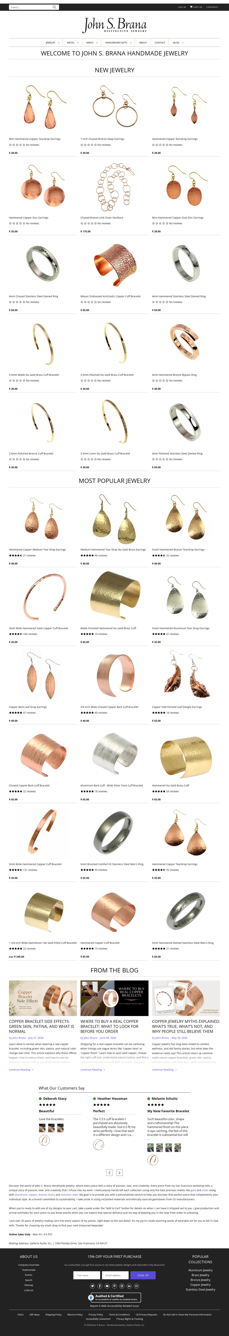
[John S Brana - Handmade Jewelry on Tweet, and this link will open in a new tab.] (92, 1286)
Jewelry (51, 42)
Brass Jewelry (200, 1275)
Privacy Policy (96, 1314)
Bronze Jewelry (200, 1280)
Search (28, 1280)
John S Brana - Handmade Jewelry (108, 1325)
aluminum (21, 1194)
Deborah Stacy (54, 1098)
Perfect (99, 1111)
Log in (182, 7)
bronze (42, 1194)
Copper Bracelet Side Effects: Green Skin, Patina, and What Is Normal (41, 1026)
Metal (71, 42)
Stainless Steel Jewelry (200, 1289)
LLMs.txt (28, 1290)
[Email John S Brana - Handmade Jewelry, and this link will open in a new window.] (136, 1286)
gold (193, 1190)
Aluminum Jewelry (200, 1270)
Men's (90, 42)
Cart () (197, 7)
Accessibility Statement (98, 1318)
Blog (176, 42)
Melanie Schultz (164, 1098)
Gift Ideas (35, 1314)
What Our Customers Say (62, 1088)
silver (205, 1190)
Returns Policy (75, 1314)
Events (28, 1274)
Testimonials (28, 1269)
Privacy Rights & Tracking (129, 1318)
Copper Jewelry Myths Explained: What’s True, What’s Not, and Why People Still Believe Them (186, 1026)
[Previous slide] (109, 1172)
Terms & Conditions (119, 1314)
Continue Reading (20, 1069)
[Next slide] (119, 1172)
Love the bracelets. (51, 1119)
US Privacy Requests (146, 1314)
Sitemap (28, 1285)
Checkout (212, 7)
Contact (160, 42)
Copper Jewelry (200, 1285)
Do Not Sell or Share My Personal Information (187, 1314)
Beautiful (46, 1111)
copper (33, 1194)
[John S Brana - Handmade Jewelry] (114, 25)
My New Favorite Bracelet (168, 1111)
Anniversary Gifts (116, 42)
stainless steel (69, 1194)
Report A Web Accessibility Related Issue (114, 1306)
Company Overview (28, 1264)
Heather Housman (112, 1098)
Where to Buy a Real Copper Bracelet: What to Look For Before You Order (109, 1026)
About (143, 42)
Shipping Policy (53, 1314)
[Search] (54, 8)
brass (51, 1194)
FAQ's (21, 1314)
